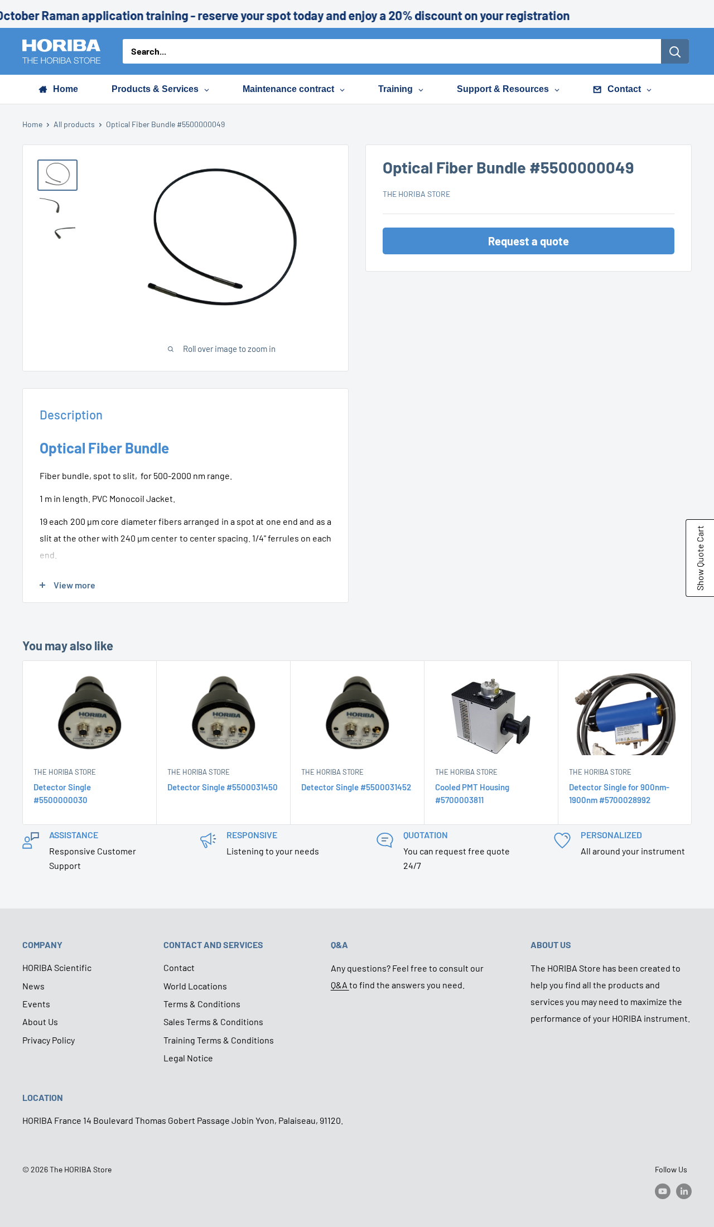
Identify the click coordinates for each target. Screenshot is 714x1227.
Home (32, 124)
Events (36, 1003)
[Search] (675, 51)
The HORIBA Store (416, 194)
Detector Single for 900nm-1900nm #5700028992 (619, 793)
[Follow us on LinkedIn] (684, 1191)
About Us (40, 1021)
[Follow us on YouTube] (662, 1191)
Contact (179, 967)
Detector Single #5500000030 (62, 793)
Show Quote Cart (699, 558)
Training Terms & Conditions (218, 1040)
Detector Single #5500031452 (356, 787)
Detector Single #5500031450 (222, 787)
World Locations (195, 985)
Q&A (340, 984)
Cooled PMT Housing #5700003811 (472, 793)
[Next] (692, 742)
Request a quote (528, 241)
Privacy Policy (48, 1040)
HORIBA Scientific (56, 967)
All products (74, 124)
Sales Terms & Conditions (213, 1021)
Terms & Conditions (201, 1003)
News (33, 985)
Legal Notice (188, 1057)
